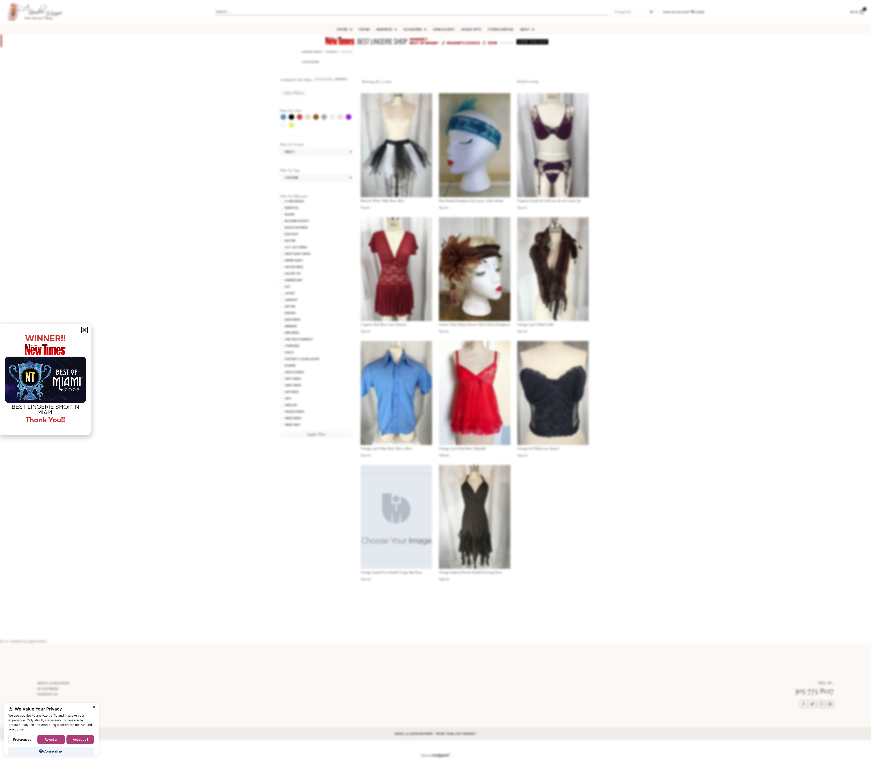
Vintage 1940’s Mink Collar (535, 324)
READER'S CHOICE (463, 43)
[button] (84, 330)
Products (332, 52)
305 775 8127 (814, 690)
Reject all (51, 739)
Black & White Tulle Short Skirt (382, 201)
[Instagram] (821, 704)
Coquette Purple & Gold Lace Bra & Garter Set (549, 201)
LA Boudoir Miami (312, 52)
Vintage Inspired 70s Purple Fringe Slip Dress (391, 572)
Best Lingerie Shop (382, 41)
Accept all (80, 739)
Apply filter (316, 434)
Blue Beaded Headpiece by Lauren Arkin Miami (471, 201)
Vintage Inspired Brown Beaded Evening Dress (470, 572)
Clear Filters (293, 92)
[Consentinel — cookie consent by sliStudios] (51, 751)
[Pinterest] (830, 704)
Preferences (22, 739)
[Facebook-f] (803, 704)
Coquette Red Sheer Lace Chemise (384, 324)
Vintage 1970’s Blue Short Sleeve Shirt (386, 448)
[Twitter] (812, 704)
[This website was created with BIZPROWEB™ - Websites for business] (435, 755)
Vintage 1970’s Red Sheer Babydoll (462, 448)
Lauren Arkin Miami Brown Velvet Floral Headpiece (474, 324)
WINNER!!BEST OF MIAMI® (424, 41)
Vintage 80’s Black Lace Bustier (538, 448)
